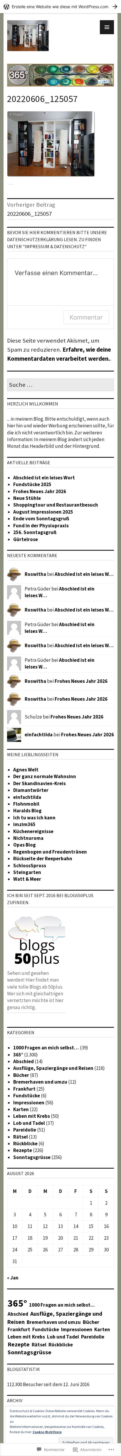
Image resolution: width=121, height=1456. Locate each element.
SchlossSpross (29, 865)
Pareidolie (24, 1130)
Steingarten (27, 872)
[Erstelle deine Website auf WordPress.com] (60, 6)
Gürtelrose (25, 539)
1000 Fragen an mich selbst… (46, 1047)
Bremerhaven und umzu (40, 1082)
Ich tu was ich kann (34, 817)
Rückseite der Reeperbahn (42, 858)
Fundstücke (26, 1095)
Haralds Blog (27, 810)
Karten (21, 1109)
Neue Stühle (27, 498)
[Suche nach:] (60, 385)
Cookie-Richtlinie (47, 1432)
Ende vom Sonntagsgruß (41, 518)
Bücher (21, 1075)
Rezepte (22, 1150)
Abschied (23, 1061)
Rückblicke (25, 1143)
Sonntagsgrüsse (32, 1157)
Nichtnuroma (28, 838)
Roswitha (35, 574)
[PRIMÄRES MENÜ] (107, 27)
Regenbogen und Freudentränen (50, 852)
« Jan (13, 1277)
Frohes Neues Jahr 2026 (39, 491)
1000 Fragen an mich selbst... (62, 1305)
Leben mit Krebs (31, 1116)
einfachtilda (39, 734)
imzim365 (24, 824)
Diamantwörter (30, 790)
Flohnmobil (26, 804)
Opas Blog (24, 845)
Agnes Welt (25, 769)
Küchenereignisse (33, 831)
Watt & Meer (27, 879)
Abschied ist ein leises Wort (44, 477)
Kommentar (86, 317)
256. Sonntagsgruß (35, 532)
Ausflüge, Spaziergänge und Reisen (53, 1068)
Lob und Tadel (29, 1123)
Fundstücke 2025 (32, 484)
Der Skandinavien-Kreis (39, 783)
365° (18, 1054)
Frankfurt (24, 1089)
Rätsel (20, 1137)
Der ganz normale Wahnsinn (44, 776)
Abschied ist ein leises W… (84, 574)
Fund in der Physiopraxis (41, 525)
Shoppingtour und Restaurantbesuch (55, 505)
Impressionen (28, 1102)
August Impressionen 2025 (43, 512)
